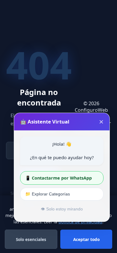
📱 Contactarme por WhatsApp (58, 178)
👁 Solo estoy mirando (62, 209)
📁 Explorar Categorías (47, 194)
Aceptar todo (86, 239)
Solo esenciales (31, 239)
